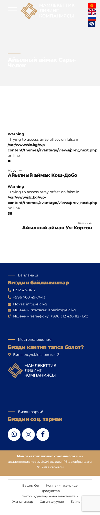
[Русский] (92, 18)
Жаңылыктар (22, 501)
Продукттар (50, 491)
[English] (92, 12)
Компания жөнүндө (62, 485)
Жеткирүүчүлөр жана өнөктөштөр (50, 496)
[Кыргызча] (92, 6)
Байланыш (79, 501)
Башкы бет (30, 485)
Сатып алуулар (52, 501)
